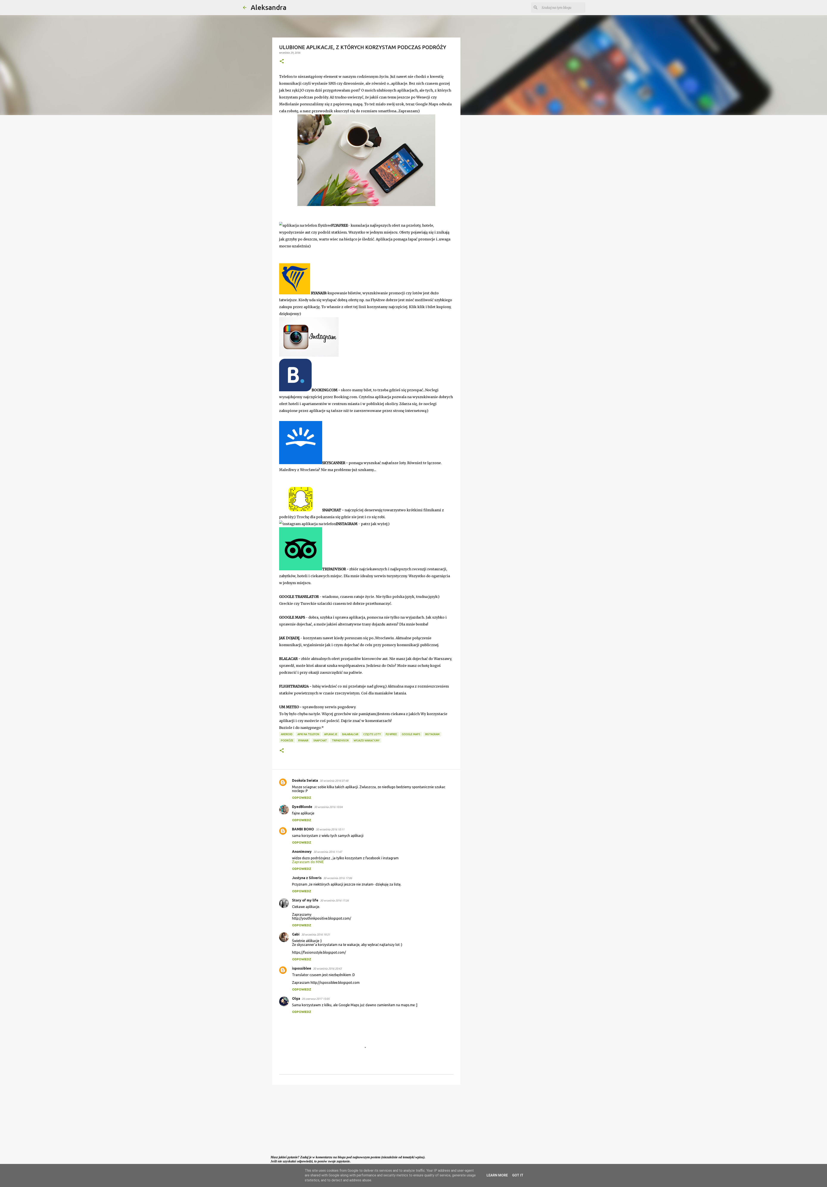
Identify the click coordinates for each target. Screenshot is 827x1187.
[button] (281, 61)
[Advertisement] (366, 1121)
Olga (296, 998)
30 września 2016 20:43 (327, 968)
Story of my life (305, 900)
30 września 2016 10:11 (330, 829)
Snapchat (320, 740)
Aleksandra (268, 7)
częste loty (372, 734)
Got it (517, 1175)
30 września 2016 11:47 (327, 851)
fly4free (391, 734)
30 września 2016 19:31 (315, 934)
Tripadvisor (340, 740)
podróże (287, 740)
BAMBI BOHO (303, 829)
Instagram (432, 734)
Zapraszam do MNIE (308, 862)
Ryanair (303, 740)
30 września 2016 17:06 (337, 878)
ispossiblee (301, 968)
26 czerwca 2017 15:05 (316, 998)
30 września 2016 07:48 (334, 780)
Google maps (411, 734)
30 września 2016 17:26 (334, 900)
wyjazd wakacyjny (366, 740)
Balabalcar (350, 734)
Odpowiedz (301, 797)
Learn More (497, 1175)
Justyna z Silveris (307, 878)
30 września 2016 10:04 (328, 806)
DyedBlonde (302, 807)
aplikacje (330, 734)
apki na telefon (308, 734)
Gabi (296, 934)
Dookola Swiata (305, 780)
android (286, 734)
